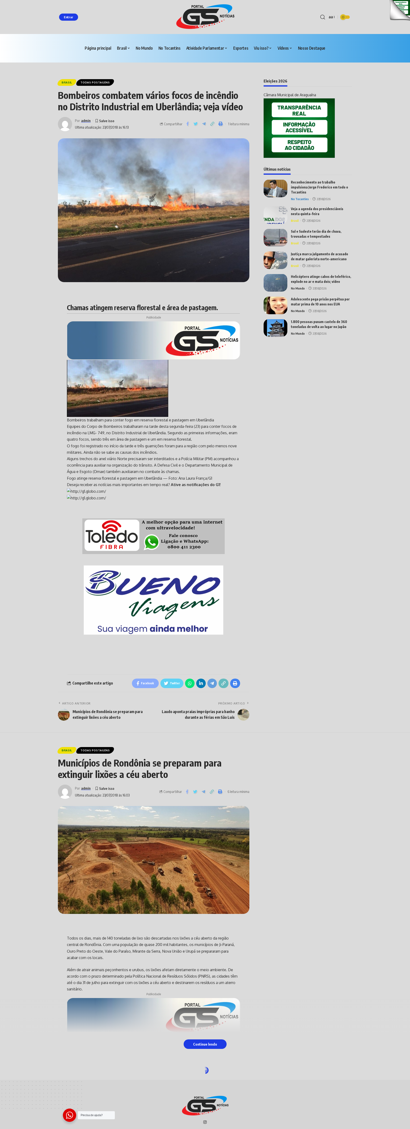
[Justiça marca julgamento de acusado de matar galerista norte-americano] (275, 260)
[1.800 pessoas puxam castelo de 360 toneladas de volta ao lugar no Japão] (275, 328)
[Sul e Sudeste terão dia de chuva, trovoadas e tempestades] (275, 237)
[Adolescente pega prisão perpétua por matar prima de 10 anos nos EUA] (275, 305)
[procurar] (322, 17)
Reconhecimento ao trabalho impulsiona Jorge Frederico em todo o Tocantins (319, 187)
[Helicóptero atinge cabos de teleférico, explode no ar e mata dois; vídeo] (275, 283)
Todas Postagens (95, 82)
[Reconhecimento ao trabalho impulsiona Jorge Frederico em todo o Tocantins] (275, 188)
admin (86, 120)
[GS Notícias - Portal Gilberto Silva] (205, 17)
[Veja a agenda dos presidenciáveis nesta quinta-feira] (275, 215)
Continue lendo (205, 1044)
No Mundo (298, 288)
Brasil (67, 82)
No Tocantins (300, 199)
